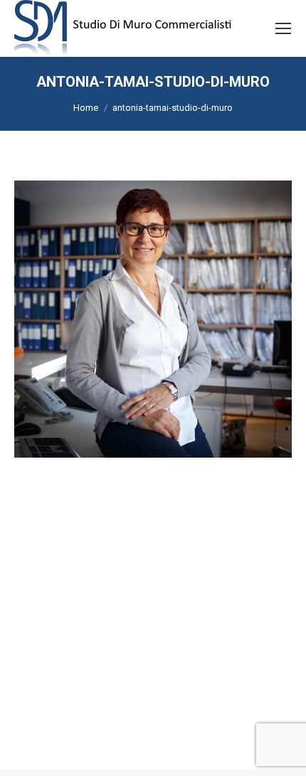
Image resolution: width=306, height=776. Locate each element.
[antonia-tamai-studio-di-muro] (153, 319)
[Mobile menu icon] (283, 28)
